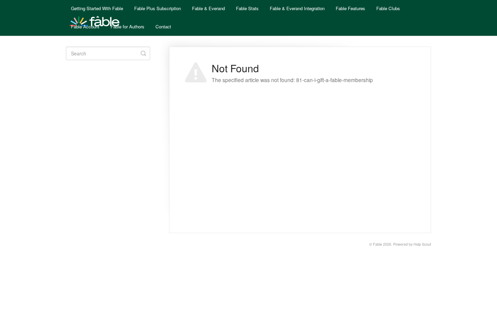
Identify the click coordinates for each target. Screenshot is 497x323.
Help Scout (422, 244)
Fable (377, 244)
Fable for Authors (127, 26)
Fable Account (85, 26)
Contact (163, 26)
